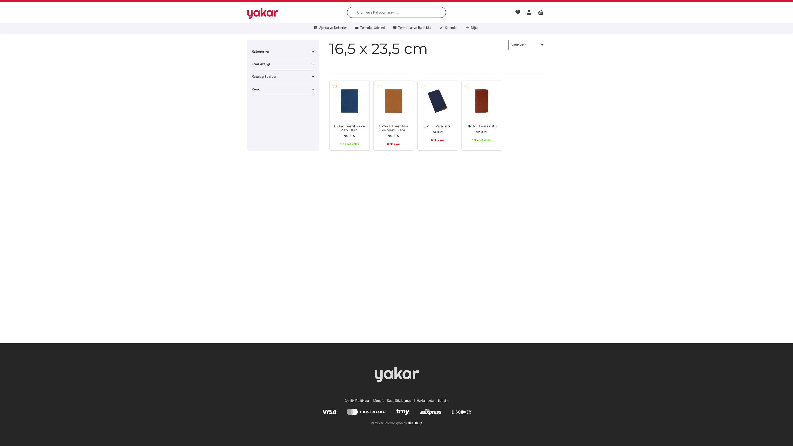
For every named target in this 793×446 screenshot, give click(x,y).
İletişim (443, 401)
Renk (256, 89)
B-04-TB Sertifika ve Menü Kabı (393, 128)
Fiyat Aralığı (261, 64)
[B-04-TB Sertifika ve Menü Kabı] (393, 92)
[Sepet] (540, 12)
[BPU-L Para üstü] (438, 92)
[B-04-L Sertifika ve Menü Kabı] (349, 92)
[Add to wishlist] (334, 86)
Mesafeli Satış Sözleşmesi (392, 401)
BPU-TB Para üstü (482, 126)
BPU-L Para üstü (437, 126)
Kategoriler (261, 51)
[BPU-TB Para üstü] (482, 92)
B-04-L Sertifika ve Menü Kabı (349, 128)
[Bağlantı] (518, 12)
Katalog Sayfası (264, 77)
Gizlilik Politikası (357, 401)
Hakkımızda (425, 401)
